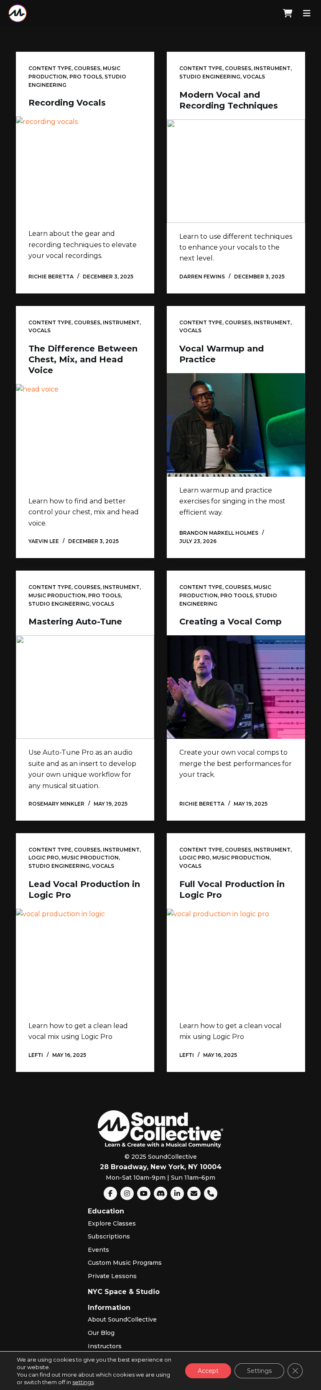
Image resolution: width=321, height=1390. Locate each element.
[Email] (194, 1193)
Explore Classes (112, 1223)
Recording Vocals (67, 103)
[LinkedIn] (177, 1193)
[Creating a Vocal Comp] (236, 687)
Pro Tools (85, 76)
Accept (208, 1371)
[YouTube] (143, 1193)
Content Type (49, 68)
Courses (87, 68)
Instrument (272, 68)
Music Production (57, 595)
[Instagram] (127, 1193)
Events (98, 1250)
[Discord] (160, 1193)
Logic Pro (43, 857)
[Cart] (288, 13)
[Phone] (210, 1193)
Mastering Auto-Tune (75, 622)
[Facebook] (110, 1193)
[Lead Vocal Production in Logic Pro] (85, 960)
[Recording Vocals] (85, 168)
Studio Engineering (209, 76)
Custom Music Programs (125, 1262)
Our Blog (101, 1333)
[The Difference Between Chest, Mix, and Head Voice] (85, 436)
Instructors (105, 1346)
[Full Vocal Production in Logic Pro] (236, 960)
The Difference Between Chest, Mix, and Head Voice (83, 359)
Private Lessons (112, 1276)
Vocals (254, 76)
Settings (259, 1371)
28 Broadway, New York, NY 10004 (161, 1167)
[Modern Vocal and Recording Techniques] (236, 171)
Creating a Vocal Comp (230, 622)
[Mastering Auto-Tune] (85, 687)
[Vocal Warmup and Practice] (236, 425)
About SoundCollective (122, 1319)
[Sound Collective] (17, 13)
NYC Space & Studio (124, 1292)
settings (83, 1382)
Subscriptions (109, 1236)
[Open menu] (306, 13)
